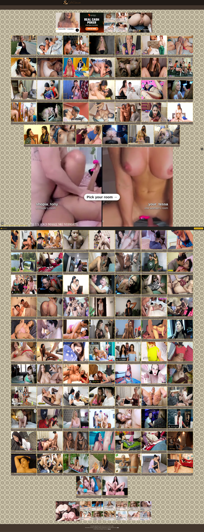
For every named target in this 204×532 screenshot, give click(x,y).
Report (109, 528)
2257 (118, 527)
